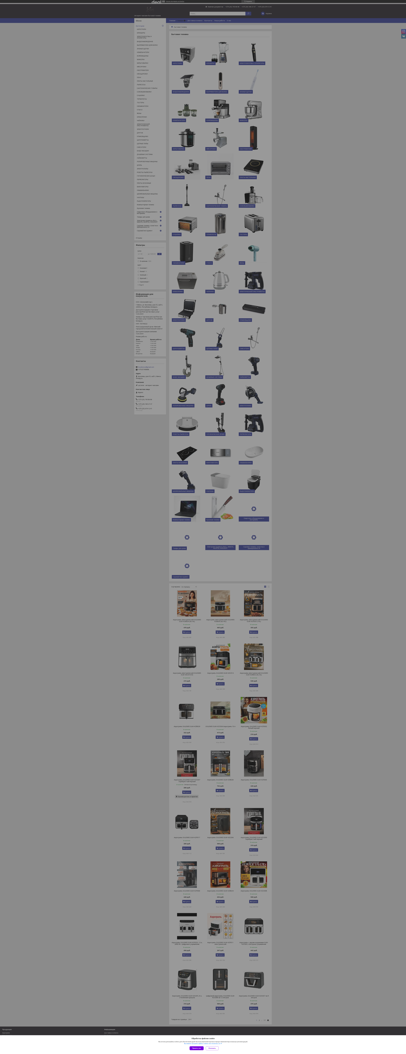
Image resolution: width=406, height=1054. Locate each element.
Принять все (196, 1048)
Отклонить (212, 1048)
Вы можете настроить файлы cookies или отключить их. (202, 1043)
